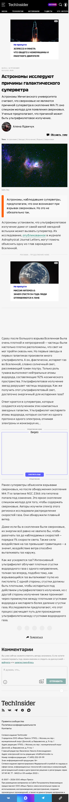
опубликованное (34, 235)
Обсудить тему (59, 134)
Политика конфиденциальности (19, 725)
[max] (28, 710)
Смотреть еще (34, 474)
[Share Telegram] (43, 798)
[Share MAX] (25, 798)
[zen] (22, 710)
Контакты (7, 728)
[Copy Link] (60, 798)
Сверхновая (49, 139)
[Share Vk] (8, 798)
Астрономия (14, 68)
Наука (4, 68)
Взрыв (39, 139)
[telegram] (16, 710)
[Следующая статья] (34, 691)
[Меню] (3, 4)
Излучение (30, 139)
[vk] (9, 710)
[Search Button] (60, 4)
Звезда (21, 139)
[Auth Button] (65, 4)
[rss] (3, 710)
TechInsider (18, 4)
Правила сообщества (13, 721)
